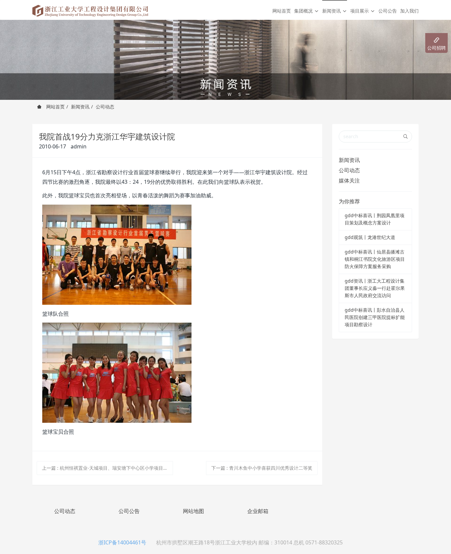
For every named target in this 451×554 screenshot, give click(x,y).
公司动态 (105, 106)
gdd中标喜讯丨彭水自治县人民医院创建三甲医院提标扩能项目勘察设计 (375, 317)
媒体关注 (349, 180)
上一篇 (107, 468)
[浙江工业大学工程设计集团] (90, 10)
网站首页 (281, 11)
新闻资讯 (80, 106)
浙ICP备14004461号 (122, 542)
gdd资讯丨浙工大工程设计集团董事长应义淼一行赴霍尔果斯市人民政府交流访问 (375, 288)
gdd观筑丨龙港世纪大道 (370, 237)
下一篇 (261, 468)
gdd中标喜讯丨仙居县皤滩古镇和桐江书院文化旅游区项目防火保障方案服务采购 (375, 259)
